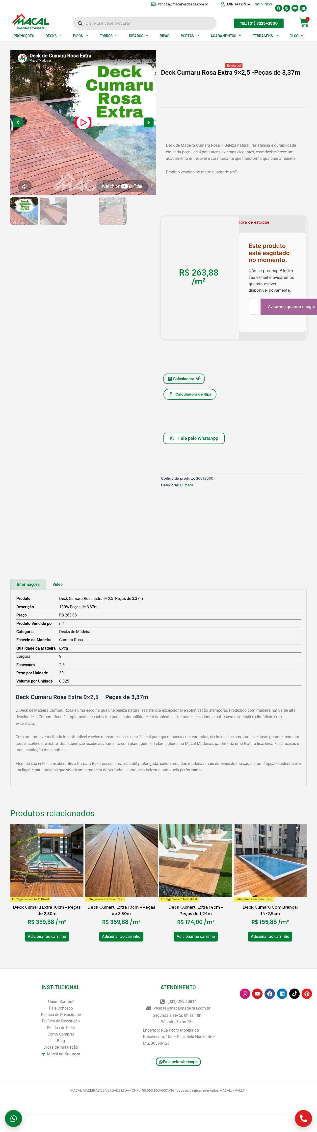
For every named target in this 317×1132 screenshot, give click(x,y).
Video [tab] (58, 584)
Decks (51, 35)
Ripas (164, 35)
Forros (106, 35)
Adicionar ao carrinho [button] (47, 936)
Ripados (136, 35)
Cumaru (186, 485)
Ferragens (263, 35)
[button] (83, 122)
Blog (294, 35)
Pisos (78, 35)
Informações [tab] (28, 584)
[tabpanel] (158, 687)
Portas (187, 35)
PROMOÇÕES (24, 35)
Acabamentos (223, 35)
